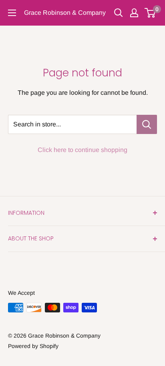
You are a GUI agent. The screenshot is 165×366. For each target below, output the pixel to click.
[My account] (134, 12)
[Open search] (118, 12)
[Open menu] (12, 13)
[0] (150, 13)
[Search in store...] (147, 124)
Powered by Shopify (33, 346)
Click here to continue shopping (82, 149)
